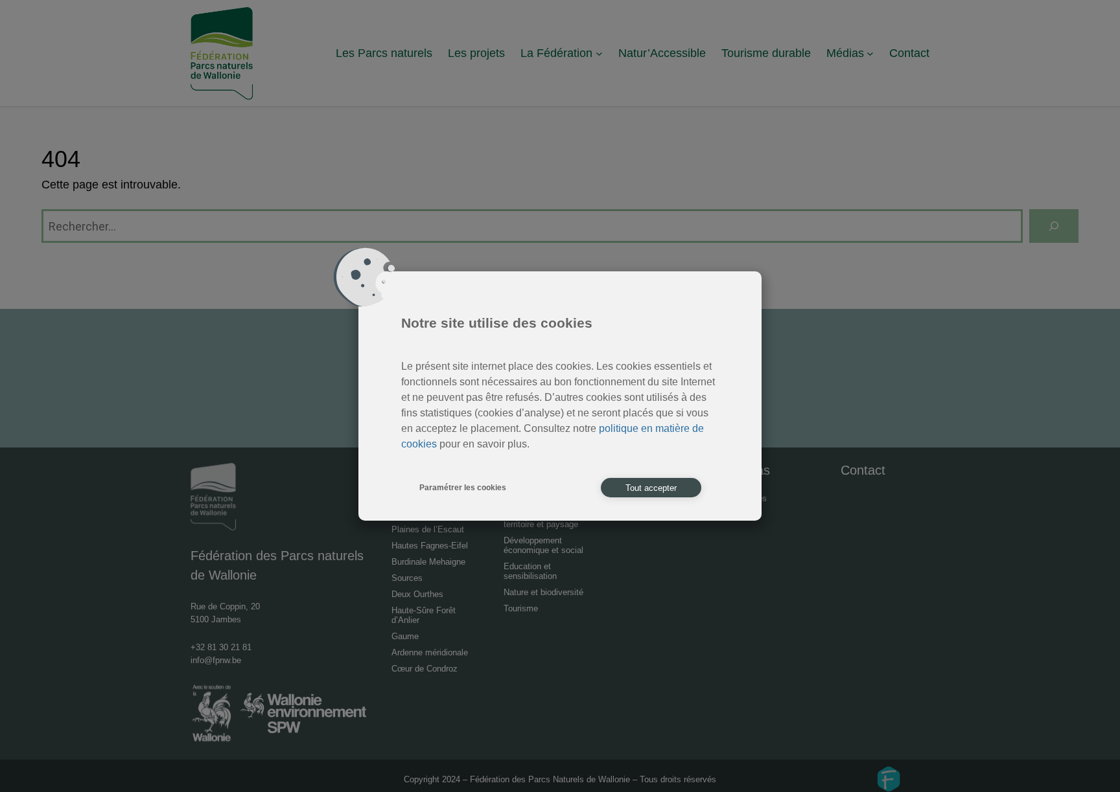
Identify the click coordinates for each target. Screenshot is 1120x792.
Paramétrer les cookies (462, 487)
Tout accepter (651, 488)
